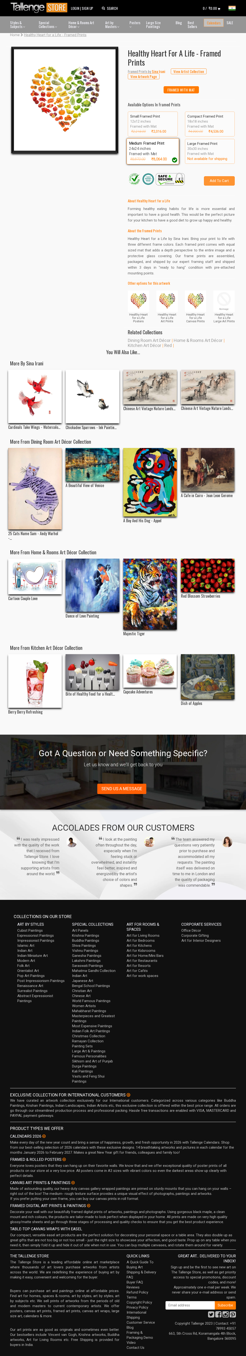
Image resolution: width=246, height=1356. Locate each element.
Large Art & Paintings (88, 1051)
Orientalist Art (28, 971)
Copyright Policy (139, 1302)
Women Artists (84, 1006)
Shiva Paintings (84, 945)
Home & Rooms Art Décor (81, 24)
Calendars (214, 22)
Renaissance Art (30, 986)
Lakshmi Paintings (86, 961)
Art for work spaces (142, 976)
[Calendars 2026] (44, 1136)
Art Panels (80, 930)
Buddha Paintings (85, 940)
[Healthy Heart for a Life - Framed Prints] (64, 100)
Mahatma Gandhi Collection (94, 971)
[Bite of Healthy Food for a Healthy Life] (92, 672)
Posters (134, 22)
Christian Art (82, 991)
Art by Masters (111, 24)
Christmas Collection (88, 1036)
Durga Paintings (84, 1066)
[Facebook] (218, 1316)
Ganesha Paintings (86, 955)
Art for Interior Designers (201, 940)
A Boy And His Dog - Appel (142, 520)
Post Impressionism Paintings (41, 981)
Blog (179, 22)
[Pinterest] (233, 1316)
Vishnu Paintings (85, 950)
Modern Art (26, 961)
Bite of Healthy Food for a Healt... (90, 694)
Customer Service (141, 1322)
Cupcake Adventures (138, 692)
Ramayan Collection (88, 1041)
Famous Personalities (89, 1056)
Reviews (133, 1287)
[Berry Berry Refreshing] (35, 681)
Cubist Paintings (30, 930)
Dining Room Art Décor (149, 340)
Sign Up (87, 8)
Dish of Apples (191, 703)
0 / (210, 8)
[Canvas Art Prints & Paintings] (73, 1183)
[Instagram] (225, 1316)
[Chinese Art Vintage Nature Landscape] (150, 387)
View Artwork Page (143, 76)
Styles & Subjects (16, 24)
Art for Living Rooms (143, 935)
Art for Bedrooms (141, 940)
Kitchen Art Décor (144, 345)
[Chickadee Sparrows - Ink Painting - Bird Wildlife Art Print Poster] (92, 396)
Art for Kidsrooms (141, 950)
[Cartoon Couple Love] (35, 576)
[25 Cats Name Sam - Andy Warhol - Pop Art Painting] (35, 488)
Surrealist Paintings (32, 991)
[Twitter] (211, 1316)
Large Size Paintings (153, 24)
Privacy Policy (137, 1307)
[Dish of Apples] (207, 676)
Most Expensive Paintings (92, 1026)
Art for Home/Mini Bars (145, 955)
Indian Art (24, 950)
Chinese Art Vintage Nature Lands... (149, 408)
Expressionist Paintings (35, 935)
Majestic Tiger (134, 633)
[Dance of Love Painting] (92, 585)
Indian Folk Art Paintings (91, 1031)
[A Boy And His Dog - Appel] (150, 482)
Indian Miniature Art (32, 955)
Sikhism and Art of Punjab (92, 1061)
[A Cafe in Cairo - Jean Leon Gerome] (207, 469)
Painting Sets (82, 1046)
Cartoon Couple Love (22, 598)
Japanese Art (82, 981)
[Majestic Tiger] (150, 594)
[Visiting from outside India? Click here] (128, 1095)
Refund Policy (137, 1292)
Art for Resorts (139, 966)
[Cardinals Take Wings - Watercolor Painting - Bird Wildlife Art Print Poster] (35, 396)
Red (168, 345)
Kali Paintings (82, 1071)
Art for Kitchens (139, 945)
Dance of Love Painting (82, 616)
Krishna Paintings (85, 935)
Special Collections (47, 24)
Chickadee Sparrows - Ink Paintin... (91, 427)
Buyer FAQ (135, 1282)
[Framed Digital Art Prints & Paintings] (88, 1206)
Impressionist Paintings (35, 940)
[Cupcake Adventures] (150, 670)
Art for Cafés (137, 971)
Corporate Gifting (195, 935)
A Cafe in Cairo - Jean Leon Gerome (207, 495)
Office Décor (191, 930)
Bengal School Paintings (91, 986)
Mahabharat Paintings (89, 1011)
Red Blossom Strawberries (200, 596)
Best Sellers (192, 24)
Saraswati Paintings (87, 966)
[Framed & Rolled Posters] (64, 1159)
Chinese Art (81, 996)
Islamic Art (25, 945)
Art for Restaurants (142, 961)
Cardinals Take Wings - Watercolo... (34, 427)
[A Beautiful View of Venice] (92, 464)
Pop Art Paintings (31, 976)
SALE (230, 22)
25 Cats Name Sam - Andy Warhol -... (33, 535)
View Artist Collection (188, 71)
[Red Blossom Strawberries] (207, 575)
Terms (132, 1297)
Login (75, 8)
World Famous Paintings (91, 1001)
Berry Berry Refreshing (25, 712)
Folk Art (23, 966)
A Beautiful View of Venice (85, 485)
